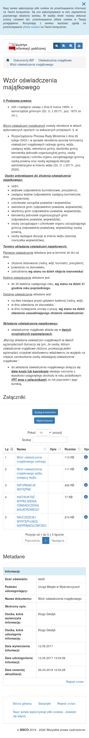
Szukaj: (26, 439)
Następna (58, 540)
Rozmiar (70, 449)
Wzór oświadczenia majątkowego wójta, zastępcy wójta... (30, 473)
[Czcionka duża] (71, 46)
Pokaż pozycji (45, 432)
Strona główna (22, 703)
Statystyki (44, 703)
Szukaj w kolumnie (45, 412)
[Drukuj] (79, 46)
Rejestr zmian (75, 682)
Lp (7, 449)
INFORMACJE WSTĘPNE (26, 487)
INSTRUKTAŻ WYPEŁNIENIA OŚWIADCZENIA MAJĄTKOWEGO (28, 503)
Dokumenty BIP (24, 60)
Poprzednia (32, 540)
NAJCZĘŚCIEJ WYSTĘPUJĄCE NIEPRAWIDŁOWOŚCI (31, 521)
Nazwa (21, 449)
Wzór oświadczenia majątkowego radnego (31, 459)
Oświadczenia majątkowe (55, 60)
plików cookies (31, 27)
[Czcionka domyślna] (56, 46)
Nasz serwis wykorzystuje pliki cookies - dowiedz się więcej (44, 714)
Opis (53, 449)
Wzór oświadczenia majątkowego (31, 64)
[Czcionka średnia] (63, 46)
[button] (84, 3)
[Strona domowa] (7, 60)
